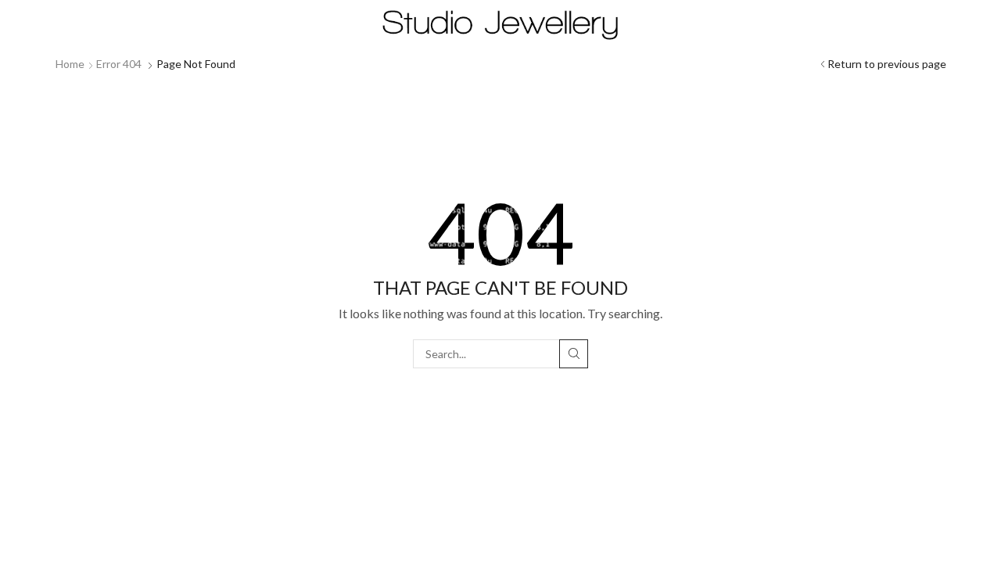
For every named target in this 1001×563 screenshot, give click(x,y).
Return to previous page (886, 63)
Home (70, 63)
